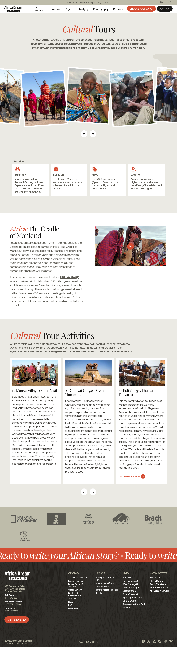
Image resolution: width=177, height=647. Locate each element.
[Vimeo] (171, 641)
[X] (148, 641)
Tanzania (127, 577)
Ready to (108, 555)
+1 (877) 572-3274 (11, 596)
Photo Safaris (156, 581)
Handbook (73, 608)
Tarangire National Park (107, 589)
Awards (70, 2)
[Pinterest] (160, 641)
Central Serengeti (131, 587)
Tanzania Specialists (78, 577)
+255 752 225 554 (12, 604)
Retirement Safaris (159, 587)
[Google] (165, 641)
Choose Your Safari (141, 8)
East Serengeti (130, 591)
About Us (73, 572)
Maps (126, 572)
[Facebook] (143, 641)
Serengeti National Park (105, 578)
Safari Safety (74, 589)
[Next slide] (93, 133)
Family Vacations (158, 584)
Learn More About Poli (129, 476)
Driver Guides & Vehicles (75, 585)
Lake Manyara (102, 586)
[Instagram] (154, 641)
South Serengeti (130, 594)
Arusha (99, 593)
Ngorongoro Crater (105, 583)
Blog (99, 2)
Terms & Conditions (88, 642)
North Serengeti (130, 581)
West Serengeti (130, 584)
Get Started (17, 619)
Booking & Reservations (74, 594)
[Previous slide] (84, 133)
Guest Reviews (158, 572)
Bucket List (155, 577)
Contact (164, 8)
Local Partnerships (85, 2)
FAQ (105, 2)
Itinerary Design (75, 581)
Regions (100, 572)
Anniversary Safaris (159, 591)
